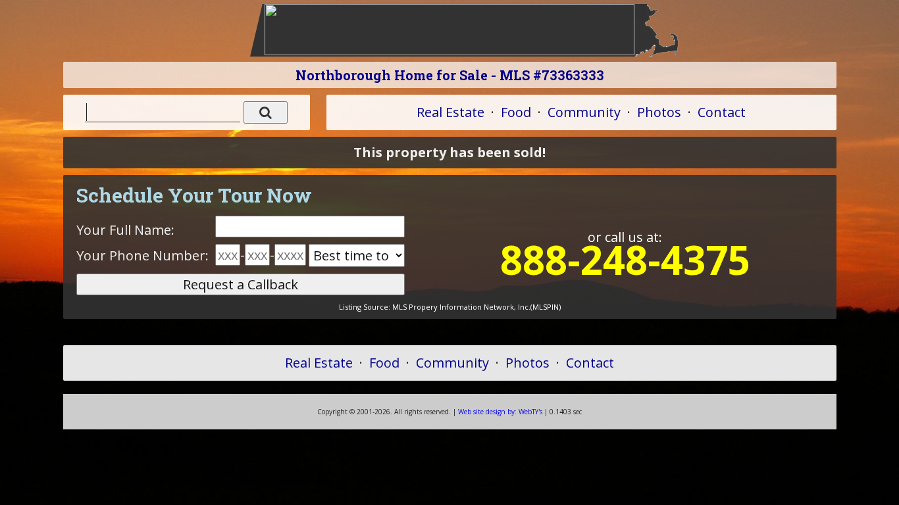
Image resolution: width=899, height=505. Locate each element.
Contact (722, 112)
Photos (659, 112)
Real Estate (450, 112)
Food (516, 112)
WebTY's (500, 411)
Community (584, 112)
